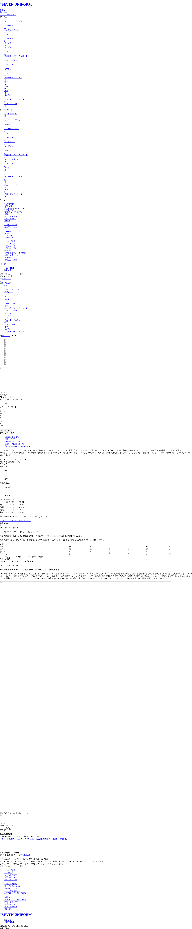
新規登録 (3, 12)
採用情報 (3, 264)
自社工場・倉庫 (10, 260)
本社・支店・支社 (11, 255)
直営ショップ (9, 258)
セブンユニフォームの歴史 (15, 253)
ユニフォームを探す (8, 15)
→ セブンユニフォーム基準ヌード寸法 (15, 521)
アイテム (3, 285)
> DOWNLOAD (24, 855)
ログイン (3, 10)
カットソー (5, 336)
